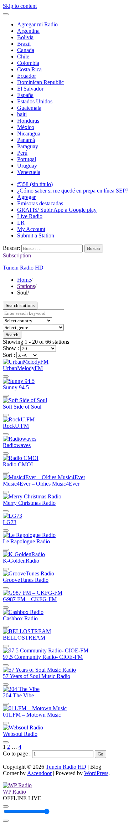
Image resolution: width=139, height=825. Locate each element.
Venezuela (28, 172)
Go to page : (17, 753)
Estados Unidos (34, 101)
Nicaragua (28, 133)
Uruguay (27, 166)
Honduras (28, 121)
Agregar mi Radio (37, 24)
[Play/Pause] (6, 806)
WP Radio (14, 792)
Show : (11, 348)
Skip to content (20, 6)
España (25, 95)
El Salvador (30, 89)
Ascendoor (39, 773)
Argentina (28, 31)
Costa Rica (29, 69)
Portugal (26, 159)
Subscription (17, 255)
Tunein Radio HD (23, 268)
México (25, 127)
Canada (25, 50)
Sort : (9, 355)
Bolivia (25, 37)
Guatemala (29, 108)
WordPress (96, 773)
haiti (22, 114)
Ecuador (26, 76)
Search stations (20, 305)
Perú (22, 153)
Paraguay (27, 146)
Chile (23, 56)
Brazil (24, 44)
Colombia (28, 63)
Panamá (26, 140)
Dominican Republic (40, 82)
